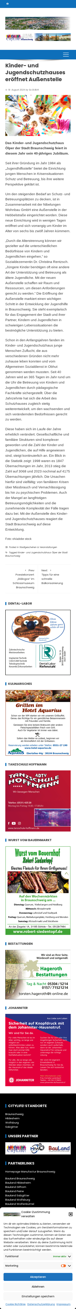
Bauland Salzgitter (17, 1195)
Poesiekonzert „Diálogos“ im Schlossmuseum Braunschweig (23, 578)
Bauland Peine (14, 1191)
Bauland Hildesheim (18, 1183)
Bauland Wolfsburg (17, 1199)
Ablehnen (38, 1286)
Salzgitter (11, 1127)
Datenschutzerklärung (41, 1304)
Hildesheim (12, 1118)
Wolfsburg (12, 1122)
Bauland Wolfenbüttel (19, 1204)
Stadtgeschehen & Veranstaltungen (38, 547)
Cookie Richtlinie (15, 1304)
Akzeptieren (38, 1277)
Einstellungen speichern (38, 1296)
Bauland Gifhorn (15, 1187)
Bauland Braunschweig (20, 1178)
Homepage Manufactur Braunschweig (30, 1171)
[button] (70, 1214)
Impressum (64, 1304)
